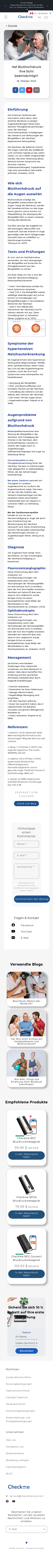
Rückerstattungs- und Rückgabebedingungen (19, 1419)
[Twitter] (22, 90)
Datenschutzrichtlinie (18, 1390)
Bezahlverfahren (15, 1453)
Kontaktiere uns (15, 1446)
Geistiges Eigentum (17, 1397)
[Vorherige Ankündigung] (5, 6)
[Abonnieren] (43, 1529)
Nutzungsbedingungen (19, 1384)
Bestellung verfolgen (17, 1460)
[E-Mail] (36, 90)
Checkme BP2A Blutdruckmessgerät (26, 1199)
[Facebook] (15, 90)
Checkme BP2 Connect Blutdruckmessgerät (26, 1258)
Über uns (11, 1440)
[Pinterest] (29, 90)
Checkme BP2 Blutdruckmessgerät (26, 1140)
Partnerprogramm (16, 1467)
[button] (6, 17)
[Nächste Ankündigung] (47, 6)
